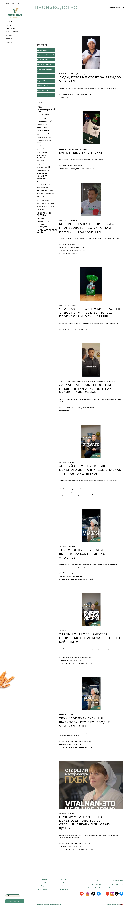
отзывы (47, 197)
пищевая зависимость (43, 203)
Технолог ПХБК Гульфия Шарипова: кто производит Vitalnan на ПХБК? (84, 722)
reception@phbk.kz (116, 887)
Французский (40, 149)
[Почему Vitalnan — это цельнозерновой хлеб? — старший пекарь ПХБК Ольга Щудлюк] (91, 785)
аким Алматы (66, 408)
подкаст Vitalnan (65, 250)
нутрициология (49, 193)
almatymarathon (40, 114)
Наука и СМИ (41, 76)
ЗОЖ (47, 133)
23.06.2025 (62, 813)
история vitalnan (76, 165)
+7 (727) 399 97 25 (95, 884)
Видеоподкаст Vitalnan (44, 55)
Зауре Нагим (40, 137)
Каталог (44, 882)
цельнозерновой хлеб (85, 495)
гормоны (51, 163)
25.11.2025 (62, 220)
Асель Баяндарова (42, 118)
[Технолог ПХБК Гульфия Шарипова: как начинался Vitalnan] (91, 525)
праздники (40, 218)
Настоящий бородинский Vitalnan (44, 141)
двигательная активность (43, 170)
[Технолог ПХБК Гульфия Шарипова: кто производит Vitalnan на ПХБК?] (91, 693)
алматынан (66, 94)
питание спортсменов (43, 200)
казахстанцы (86, 489)
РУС (13, 4)
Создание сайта (112, 904)
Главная (111, 7)
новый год (40, 193)
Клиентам (65, 886)
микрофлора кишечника (42, 187)
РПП (38, 145)
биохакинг (44, 152)
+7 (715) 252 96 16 (117, 884)
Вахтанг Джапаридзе (43, 130)
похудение (40, 209)
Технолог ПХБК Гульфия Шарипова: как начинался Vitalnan (83, 554)
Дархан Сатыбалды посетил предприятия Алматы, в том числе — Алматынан (85, 388)
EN (18, 4)
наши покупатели (65, 492)
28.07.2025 (62, 462)
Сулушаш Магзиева (45, 145)
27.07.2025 (62, 715)
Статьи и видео (82, 74)
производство (64, 97)
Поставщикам (63, 889)
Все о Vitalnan (72, 74)
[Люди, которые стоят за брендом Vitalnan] (91, 52)
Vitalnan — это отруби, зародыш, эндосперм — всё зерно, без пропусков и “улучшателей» (90, 312)
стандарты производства (68, 253)
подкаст (84, 247)
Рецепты (40, 81)
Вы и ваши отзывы (43, 64)
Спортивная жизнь (43, 90)
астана (38, 152)
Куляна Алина (47, 137)
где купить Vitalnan (42, 164)
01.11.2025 (62, 381)
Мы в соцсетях (14, 901)
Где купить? (64, 879)
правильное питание (44, 214)
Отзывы (65, 882)
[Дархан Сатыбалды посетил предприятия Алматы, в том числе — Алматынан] (91, 360)
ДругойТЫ (40, 134)
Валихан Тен (74, 244)
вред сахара (40, 160)
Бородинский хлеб (42, 124)
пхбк (93, 169)
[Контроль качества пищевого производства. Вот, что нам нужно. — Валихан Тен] (91, 199)
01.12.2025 (62, 74)
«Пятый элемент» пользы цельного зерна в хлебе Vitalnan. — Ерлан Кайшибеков (90, 469)
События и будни (99, 381)
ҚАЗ (7, 4)
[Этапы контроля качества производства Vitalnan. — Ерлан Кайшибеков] (91, 609)
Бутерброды (41, 50)
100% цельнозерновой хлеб (71, 489)
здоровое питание (42, 174)
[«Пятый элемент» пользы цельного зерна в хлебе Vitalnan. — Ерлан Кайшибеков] (91, 441)
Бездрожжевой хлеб (44, 121)
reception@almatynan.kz (93, 887)
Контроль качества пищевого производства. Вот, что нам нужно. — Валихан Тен (86, 227)
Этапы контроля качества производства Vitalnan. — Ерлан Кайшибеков (89, 638)
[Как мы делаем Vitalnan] (91, 127)
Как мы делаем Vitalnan (81, 152)
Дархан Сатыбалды (88, 408)
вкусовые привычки (41, 156)
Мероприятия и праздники (85, 381)
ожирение (40, 197)
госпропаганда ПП (43, 167)
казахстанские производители (80, 94)
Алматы (47, 114)
